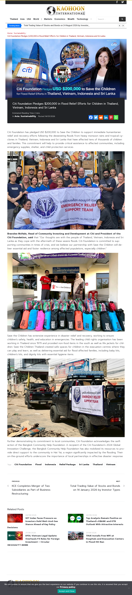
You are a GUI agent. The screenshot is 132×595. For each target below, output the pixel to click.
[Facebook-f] (117, 2)
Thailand (98, 464)
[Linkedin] (106, 117)
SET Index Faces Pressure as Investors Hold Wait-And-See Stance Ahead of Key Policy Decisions (32, 523)
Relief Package (67, 464)
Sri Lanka (84, 464)
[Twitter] (123, 2)
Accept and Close (67, 591)
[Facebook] (91, 117)
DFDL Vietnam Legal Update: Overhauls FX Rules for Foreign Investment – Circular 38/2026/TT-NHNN (33, 540)
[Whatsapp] (116, 117)
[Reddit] (101, 117)
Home (10, 33)
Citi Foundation (23, 464)
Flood (38, 464)
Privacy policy (67, 587)
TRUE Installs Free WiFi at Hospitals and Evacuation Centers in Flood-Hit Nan (105, 539)
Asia (17, 116)
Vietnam (110, 464)
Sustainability (20, 33)
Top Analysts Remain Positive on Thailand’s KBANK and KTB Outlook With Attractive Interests (104, 521)
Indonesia (50, 464)
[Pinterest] (111, 117)
